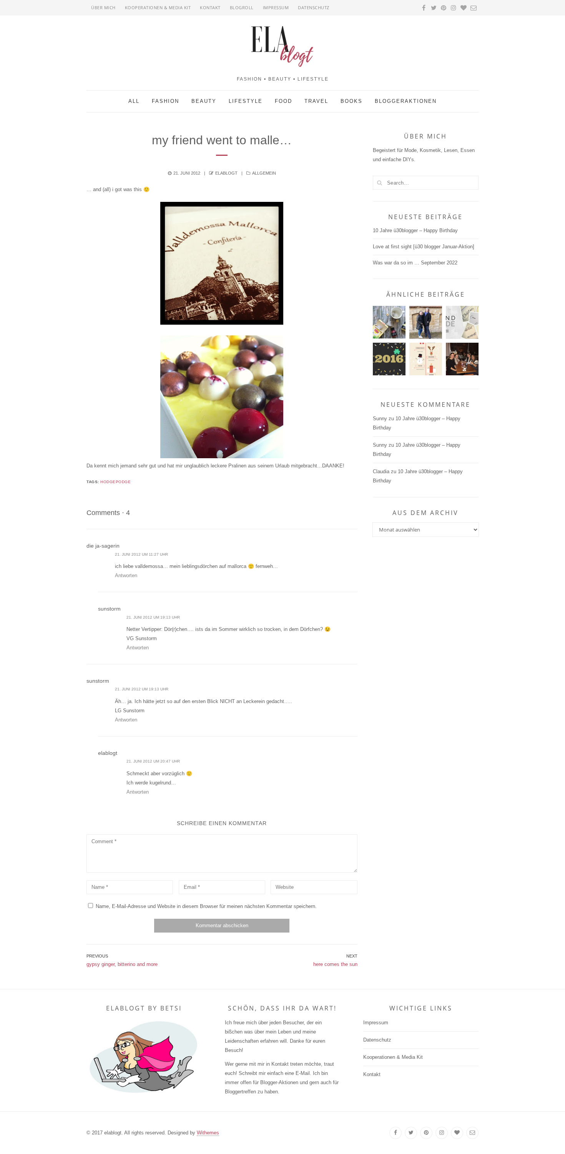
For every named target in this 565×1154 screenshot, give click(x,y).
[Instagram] (441, 1133)
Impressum (276, 7)
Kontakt (210, 7)
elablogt (226, 173)
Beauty (203, 101)
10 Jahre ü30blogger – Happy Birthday (415, 230)
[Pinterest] (426, 1133)
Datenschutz (313, 7)
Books (351, 101)
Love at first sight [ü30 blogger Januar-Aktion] (423, 246)
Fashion (165, 101)
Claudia (381, 471)
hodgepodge (115, 482)
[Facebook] (395, 1133)
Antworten (126, 575)
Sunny (380, 418)
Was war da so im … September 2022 (415, 263)
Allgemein (264, 173)
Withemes (208, 1133)
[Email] (472, 1133)
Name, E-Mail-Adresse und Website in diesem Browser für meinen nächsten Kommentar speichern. (206, 906)
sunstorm (109, 609)
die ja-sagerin (103, 546)
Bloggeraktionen (406, 101)
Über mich (103, 7)
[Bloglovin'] (457, 1133)
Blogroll (242, 7)
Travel (316, 101)
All (134, 101)
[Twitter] (411, 1133)
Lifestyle (246, 101)
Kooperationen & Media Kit (158, 7)
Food (283, 101)
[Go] (380, 183)
